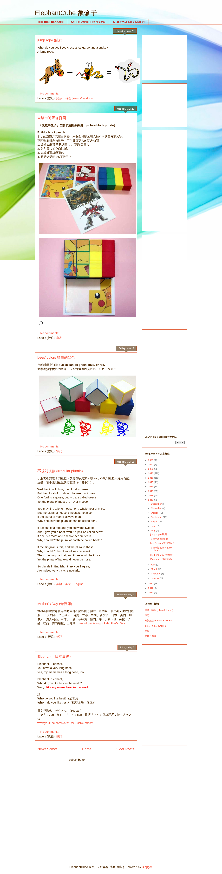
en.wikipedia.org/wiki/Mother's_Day (102, 623)
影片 (147, 630)
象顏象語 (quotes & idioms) (158, 620)
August (155, 521)
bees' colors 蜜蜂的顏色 (56, 357)
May (153, 530)
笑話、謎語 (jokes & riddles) (74, 98)
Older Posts (125, 749)
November (156, 508)
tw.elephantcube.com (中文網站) (88, 21)
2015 (151, 491)
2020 (151, 469)
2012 (151, 583)
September (157, 517)
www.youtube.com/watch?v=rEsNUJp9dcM (65, 723)
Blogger (147, 867)
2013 (151, 500)
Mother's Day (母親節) (54, 604)
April (153, 564)
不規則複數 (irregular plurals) (60, 471)
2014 (151, 495)
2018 (151, 478)
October (155, 512)
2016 (151, 486)
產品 (59, 338)
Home (86, 749)
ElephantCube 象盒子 (66, 12)
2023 (151, 460)
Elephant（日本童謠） (55, 656)
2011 (151, 588)
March (154, 569)
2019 (151, 473)
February (156, 573)
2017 (151, 482)
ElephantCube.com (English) (129, 21)
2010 (151, 592)
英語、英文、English (69, 584)
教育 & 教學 (151, 636)
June (154, 526)
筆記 (59, 451)
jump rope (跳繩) (50, 40)
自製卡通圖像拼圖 (51, 118)
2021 (151, 464)
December (156, 504)
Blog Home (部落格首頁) (51, 21)
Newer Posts (47, 749)
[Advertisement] (169, 57)
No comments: (50, 93)
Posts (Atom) (94, 759)
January (155, 578)
